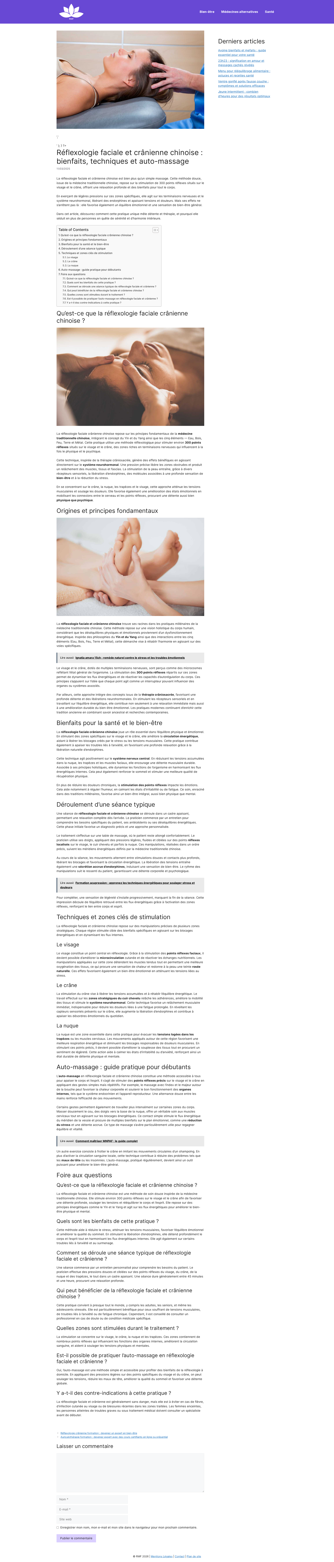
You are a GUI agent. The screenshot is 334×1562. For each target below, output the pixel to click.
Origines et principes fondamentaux (84, 239)
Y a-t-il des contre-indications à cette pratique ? (94, 302)
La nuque (73, 265)
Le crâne (72, 261)
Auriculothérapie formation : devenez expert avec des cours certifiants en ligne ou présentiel (114, 1436)
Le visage (72, 257)
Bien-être (207, 12)
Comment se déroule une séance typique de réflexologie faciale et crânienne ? (111, 286)
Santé (269, 12)
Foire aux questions (73, 274)
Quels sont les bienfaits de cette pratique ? (91, 282)
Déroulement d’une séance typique (83, 248)
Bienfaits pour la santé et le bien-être (85, 244)
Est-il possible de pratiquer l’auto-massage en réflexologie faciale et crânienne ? (112, 298)
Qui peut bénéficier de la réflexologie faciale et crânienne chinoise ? (105, 290)
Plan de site (194, 1556)
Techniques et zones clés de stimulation (86, 253)
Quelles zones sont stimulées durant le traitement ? (96, 294)
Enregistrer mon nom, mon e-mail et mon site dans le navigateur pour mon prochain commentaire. (128, 1527)
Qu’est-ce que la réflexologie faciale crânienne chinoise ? (97, 235)
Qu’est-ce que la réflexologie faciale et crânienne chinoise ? (100, 278)
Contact (179, 1556)
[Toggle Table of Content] (154, 230)
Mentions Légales (162, 1556)
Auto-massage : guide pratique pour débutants (91, 269)
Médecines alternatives (239, 12)
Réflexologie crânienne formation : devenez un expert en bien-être (99, 1433)
